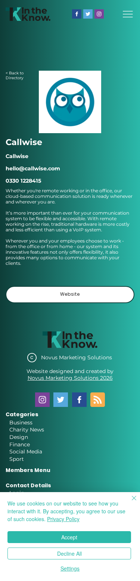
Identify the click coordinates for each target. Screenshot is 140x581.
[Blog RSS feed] (97, 400)
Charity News (26, 429)
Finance (19, 444)
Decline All (69, 553)
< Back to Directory (15, 75)
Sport (16, 459)
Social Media (25, 451)
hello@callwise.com (33, 168)
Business (20, 422)
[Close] (130, 502)
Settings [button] (70, 568)
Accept (69, 537)
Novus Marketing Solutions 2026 (70, 378)
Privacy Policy (63, 519)
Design (18, 437)
